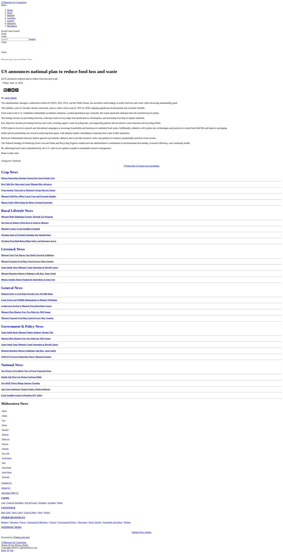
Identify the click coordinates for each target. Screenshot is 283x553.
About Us (5, 488)
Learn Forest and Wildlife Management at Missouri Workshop (29, 300)
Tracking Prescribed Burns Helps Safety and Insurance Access (28, 241)
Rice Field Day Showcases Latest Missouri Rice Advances (26, 184)
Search (32, 39)
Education (14, 522)
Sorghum (42, 503)
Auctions (11, 18)
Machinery (12, 26)
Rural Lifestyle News (17, 211)
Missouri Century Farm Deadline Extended (20, 229)
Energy (23, 522)
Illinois (4, 411)
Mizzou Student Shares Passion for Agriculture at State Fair (28, 280)
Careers (10, 20)
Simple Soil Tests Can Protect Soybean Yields (21, 377)
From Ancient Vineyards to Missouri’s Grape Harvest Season (28, 190)
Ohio (3, 463)
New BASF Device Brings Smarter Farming (20, 383)
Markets (11, 15)
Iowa (3, 420)
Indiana (4, 416)
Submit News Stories (141, 532)
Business (4, 522)
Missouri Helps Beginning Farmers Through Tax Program (27, 217)
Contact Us (6, 483)
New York (5, 453)
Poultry (47, 513)
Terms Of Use (7, 545)
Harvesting (82, 522)
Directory (11, 23)
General (53, 522)
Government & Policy (67, 522)
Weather (127, 522)
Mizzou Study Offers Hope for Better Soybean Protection (26, 203)
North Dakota (6, 458)
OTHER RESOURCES (13, 517)
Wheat (59, 503)
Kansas (4, 425)
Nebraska (5, 449)
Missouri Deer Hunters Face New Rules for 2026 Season (26, 312)
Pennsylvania (6, 468)
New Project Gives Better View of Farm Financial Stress (26, 371)
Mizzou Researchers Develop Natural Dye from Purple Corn (28, 178)
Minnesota (5, 439)
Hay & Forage (31, 503)
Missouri (5, 444)
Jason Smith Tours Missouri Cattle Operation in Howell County (29, 267)
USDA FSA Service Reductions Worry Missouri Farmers (26, 357)
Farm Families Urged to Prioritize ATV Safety (21, 395)
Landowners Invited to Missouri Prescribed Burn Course (26, 306)
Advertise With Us (9, 493)
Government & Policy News (22, 326)
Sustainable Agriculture (112, 522)
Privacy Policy (21, 545)
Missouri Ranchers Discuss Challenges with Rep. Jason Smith (28, 274)
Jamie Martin (11, 98)
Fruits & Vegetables (15, 503)
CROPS (5, 498)
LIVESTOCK (8, 507)
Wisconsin (5, 477)
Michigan (5, 435)
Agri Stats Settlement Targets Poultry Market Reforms (25, 389)
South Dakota (6, 472)
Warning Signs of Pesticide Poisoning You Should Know (26, 235)
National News (12, 365)
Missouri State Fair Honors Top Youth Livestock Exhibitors (27, 255)
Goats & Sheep (30, 513)
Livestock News (13, 249)
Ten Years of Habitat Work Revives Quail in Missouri (24, 223)
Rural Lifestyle (95, 522)
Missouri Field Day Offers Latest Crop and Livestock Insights (28, 196)
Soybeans (52, 503)
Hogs (40, 513)
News (10, 13)
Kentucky (5, 430)
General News (11, 288)
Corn (3, 503)
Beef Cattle (5, 513)
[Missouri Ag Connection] (13, 2)
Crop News (9, 172)
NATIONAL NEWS (11, 527)
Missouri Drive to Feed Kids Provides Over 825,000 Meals (27, 294)
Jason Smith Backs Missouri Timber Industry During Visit (27, 332)
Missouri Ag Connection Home (13, 59)
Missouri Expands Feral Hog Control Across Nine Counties (27, 261)
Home (10, 10)
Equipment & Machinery (38, 522)
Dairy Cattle (17, 513)
